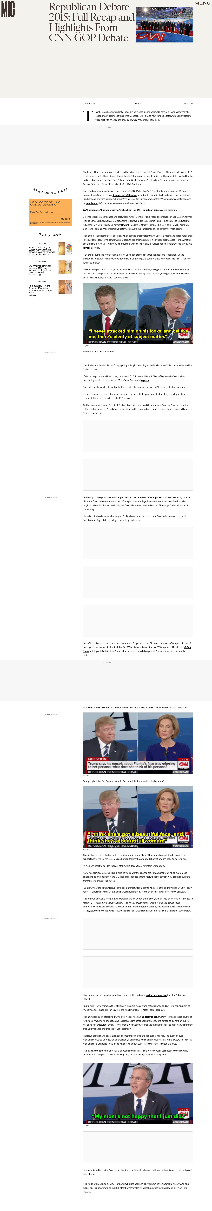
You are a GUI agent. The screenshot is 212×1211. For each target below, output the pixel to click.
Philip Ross (90, 104)
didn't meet (91, 203)
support (157, 497)
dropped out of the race (124, 195)
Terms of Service (63, 222)
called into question (156, 995)
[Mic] (8, 9)
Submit (65, 219)
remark (86, 248)
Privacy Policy (33, 223)
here (111, 351)
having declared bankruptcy (151, 1017)
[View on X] (137, 436)
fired (131, 1010)
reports (145, 380)
